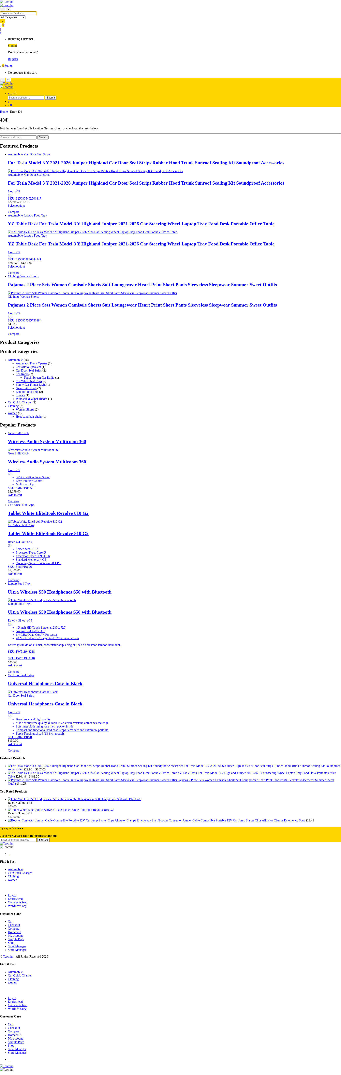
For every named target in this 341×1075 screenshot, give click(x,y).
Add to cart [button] (15, 495)
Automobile (15, 154)
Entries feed (15, 898)
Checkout (14, 925)
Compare (13, 928)
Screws (20, 395)
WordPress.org (17, 906)
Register (13, 59)
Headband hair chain (29, 416)
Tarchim (8, 956)
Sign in (12, 45)
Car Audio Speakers (28, 367)
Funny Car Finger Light (31, 384)
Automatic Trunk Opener (31, 363)
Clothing (13, 276)
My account (15, 935)
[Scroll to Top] (1, 1073)
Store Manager (17, 946)
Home (4, 111)
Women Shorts (29, 276)
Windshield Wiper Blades (31, 398)
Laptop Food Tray (35, 215)
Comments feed (17, 902)
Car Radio (22, 374)
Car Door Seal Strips (37, 154)
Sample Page (16, 939)
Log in (12, 895)
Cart (10, 921)
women (12, 413)
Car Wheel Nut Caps (29, 381)
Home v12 (14, 932)
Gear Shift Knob (26, 388)
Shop (11, 942)
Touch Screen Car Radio (39, 377)
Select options (16, 205)
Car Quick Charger (20, 402)
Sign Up (43, 839)
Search (12, 93)
